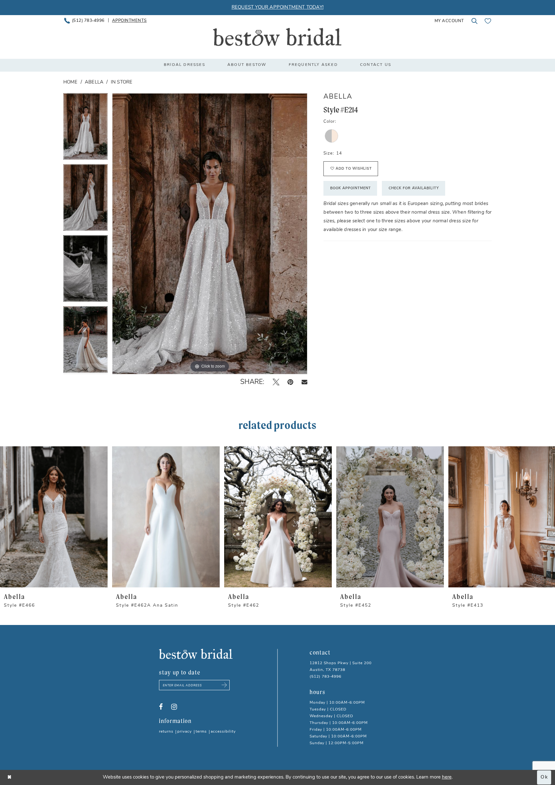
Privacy (184, 732)
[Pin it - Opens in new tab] (290, 382)
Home (70, 82)
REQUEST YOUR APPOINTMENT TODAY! (277, 7)
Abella (94, 82)
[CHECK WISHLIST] (488, 21)
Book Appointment (350, 188)
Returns (166, 732)
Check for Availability (414, 188)
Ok (544, 777)
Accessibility (223, 732)
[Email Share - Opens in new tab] (304, 382)
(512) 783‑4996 (325, 677)
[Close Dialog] (9, 777)
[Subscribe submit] (224, 685)
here (447, 777)
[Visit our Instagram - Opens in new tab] (174, 707)
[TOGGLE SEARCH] (474, 20)
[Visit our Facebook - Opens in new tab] (161, 707)
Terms (201, 732)
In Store (122, 82)
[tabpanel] (85, 128)
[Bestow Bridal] (277, 37)
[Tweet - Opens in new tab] (276, 382)
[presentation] (54, 516)
